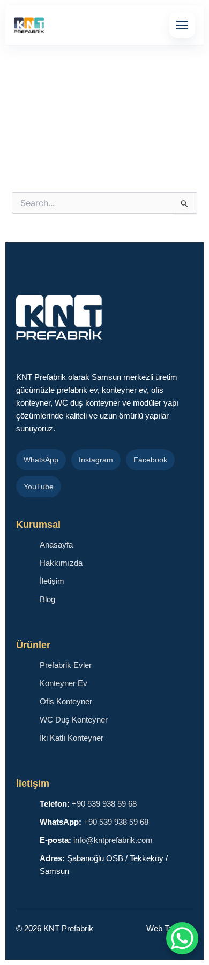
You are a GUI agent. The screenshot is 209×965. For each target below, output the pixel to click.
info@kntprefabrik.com (113, 840)
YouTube (39, 486)
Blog (47, 599)
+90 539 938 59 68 (104, 804)
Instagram (96, 459)
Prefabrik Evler (66, 665)
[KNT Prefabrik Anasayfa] (29, 25)
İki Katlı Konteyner (71, 738)
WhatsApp (41, 459)
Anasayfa (56, 545)
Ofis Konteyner (66, 701)
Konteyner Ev (63, 683)
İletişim (52, 581)
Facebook (150, 459)
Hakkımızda (61, 563)
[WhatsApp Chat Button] (182, 938)
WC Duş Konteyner (74, 720)
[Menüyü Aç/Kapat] (182, 25)
